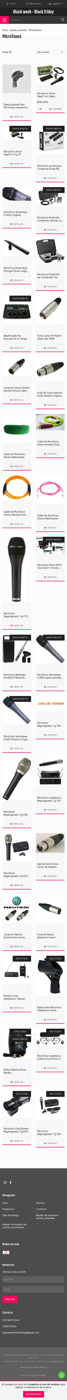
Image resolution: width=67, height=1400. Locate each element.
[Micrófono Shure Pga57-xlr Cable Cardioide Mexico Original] (41, 109)
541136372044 (10, 1320)
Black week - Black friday (33, 11)
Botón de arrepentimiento (33, 1367)
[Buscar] (63, 20)
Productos (8, 1209)
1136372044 (9, 1326)
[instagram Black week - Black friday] (5, 1182)
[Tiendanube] (33, 1376)
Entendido (33, 1394)
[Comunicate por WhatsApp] (61, 1375)
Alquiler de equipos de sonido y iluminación (14, 1226)
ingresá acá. (57, 1361)
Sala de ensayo (10, 1215)
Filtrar (5, 52)
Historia (40, 1202)
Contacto (41, 1209)
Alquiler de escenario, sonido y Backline (47, 1217)
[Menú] (4, 20)
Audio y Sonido (18, 30)
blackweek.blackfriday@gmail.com (20, 1332)
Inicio (5, 30)
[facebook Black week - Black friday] (10, 1182)
